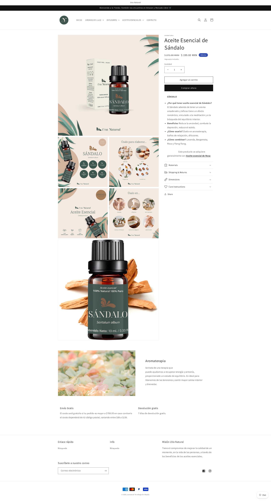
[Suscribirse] (105, 470)
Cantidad (168, 64)
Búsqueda (62, 448)
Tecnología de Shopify (142, 494)
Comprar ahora (188, 88)
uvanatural (130, 494)
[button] (94, 20)
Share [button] (170, 194)
